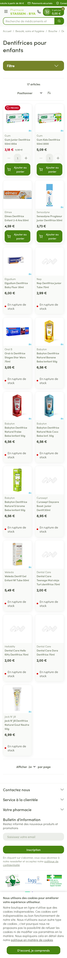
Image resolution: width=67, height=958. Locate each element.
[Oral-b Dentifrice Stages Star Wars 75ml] (17, 331)
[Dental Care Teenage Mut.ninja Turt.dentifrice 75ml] (49, 554)
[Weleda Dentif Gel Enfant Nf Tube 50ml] (17, 554)
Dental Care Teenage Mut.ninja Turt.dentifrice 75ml (48, 580)
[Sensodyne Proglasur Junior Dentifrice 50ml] (49, 194)
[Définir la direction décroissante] (49, 92)
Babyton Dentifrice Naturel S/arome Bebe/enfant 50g (16, 506)
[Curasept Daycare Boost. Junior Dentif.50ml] (49, 480)
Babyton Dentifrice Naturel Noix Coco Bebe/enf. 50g (48, 431)
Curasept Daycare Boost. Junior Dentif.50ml (48, 506)
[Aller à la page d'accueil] (23, 12)
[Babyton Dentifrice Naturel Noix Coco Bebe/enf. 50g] (49, 406)
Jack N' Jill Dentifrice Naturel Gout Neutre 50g (17, 725)
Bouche (52, 31)
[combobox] (29, 21)
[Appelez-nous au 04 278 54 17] (39, 12)
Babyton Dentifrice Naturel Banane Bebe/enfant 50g (48, 357)
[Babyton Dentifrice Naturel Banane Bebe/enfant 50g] (49, 331)
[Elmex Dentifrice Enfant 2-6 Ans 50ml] (17, 194)
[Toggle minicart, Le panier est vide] (47, 11)
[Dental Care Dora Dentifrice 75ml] (49, 629)
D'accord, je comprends (33, 950)
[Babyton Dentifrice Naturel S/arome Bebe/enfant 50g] (17, 480)
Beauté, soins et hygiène (29, 31)
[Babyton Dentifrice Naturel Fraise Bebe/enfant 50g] (17, 406)
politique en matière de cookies (32, 940)
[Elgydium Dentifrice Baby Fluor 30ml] (17, 261)
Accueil (7, 31)
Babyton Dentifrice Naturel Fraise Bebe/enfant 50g (16, 431)
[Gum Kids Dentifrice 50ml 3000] (49, 118)
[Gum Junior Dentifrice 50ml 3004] (17, 118)
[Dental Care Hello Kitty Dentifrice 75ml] (17, 629)
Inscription (33, 850)
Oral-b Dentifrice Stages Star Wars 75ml (15, 357)
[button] (33, 66)
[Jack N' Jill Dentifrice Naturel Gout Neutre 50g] (17, 699)
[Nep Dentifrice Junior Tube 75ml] (49, 261)
